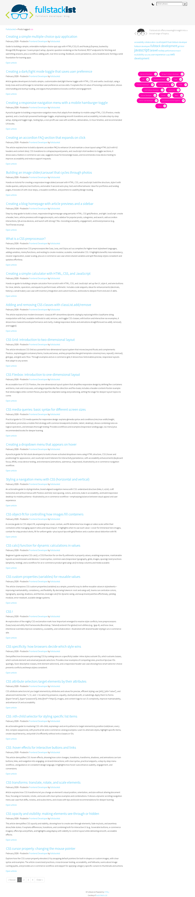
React (178, 95)
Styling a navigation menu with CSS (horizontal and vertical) (47, 479)
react (178, 50)
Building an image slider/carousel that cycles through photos (49, 172)
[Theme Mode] (153, 4)
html (182, 46)
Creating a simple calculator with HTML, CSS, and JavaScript (48, 273)
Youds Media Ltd (101, 895)
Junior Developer (148, 95)
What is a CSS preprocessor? (26, 238)
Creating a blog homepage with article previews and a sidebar (49, 203)
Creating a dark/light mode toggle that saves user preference (49, 71)
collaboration (149, 42)
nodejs (161, 50)
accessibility (139, 42)
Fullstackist (11, 29)
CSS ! (9, 611)
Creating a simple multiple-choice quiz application (41, 36)
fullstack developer (179, 42)
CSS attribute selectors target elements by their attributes (46, 681)
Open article (11, 62)
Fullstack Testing (165, 85)
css (157, 42)
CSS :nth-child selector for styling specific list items (41, 716)
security (147, 54)
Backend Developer (147, 74)
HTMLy (106, 892)
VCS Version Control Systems (172, 101)
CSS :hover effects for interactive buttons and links (41, 747)
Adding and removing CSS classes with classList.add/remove (48, 304)
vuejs (168, 54)
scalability (139, 54)
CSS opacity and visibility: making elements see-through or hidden (52, 813)
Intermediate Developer (153, 90)
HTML (182, 85)
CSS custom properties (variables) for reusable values (43, 576)
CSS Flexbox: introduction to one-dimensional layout (43, 374)
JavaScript (173, 90)
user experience (158, 54)
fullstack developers (142, 46)
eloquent (163, 42)
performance (170, 50)
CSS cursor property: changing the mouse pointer (40, 848)
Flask (177, 79)
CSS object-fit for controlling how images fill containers (44, 514)
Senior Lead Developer (147, 101)
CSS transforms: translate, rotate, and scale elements (43, 782)
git (179, 46)
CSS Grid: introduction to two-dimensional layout (40, 339)
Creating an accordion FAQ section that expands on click (45, 137)
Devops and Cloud (161, 79)
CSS (145, 79)
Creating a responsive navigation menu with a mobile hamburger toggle (57, 102)
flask (170, 42)
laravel (154, 50)
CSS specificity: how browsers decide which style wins (43, 646)
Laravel (165, 95)
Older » (39, 879)
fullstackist (55, 41)
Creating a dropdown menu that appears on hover (41, 444)
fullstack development (164, 46)
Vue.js (161, 106)
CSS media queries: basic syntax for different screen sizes (46, 409)
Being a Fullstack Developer (172, 74)
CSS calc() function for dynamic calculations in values (43, 545)
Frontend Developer (38, 41)
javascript (141, 50)
